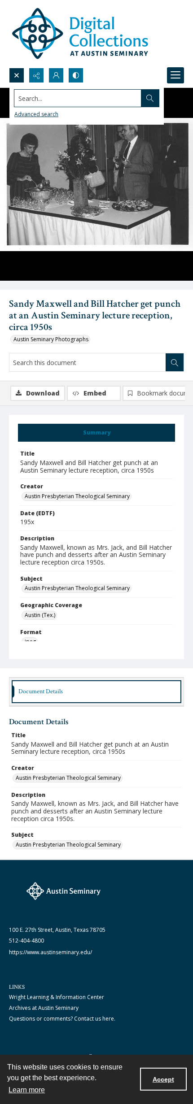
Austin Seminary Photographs (50, 339)
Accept (163, 1079)
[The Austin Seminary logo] (63, 891)
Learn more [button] (27, 1090)
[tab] (96, 432)
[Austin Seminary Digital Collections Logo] (81, 33)
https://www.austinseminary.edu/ (50, 952)
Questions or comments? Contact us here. (62, 1018)
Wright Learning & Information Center (56, 997)
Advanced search (36, 114)
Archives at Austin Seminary (44, 1008)
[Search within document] (175, 362)
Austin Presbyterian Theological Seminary (77, 496)
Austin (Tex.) (40, 615)
